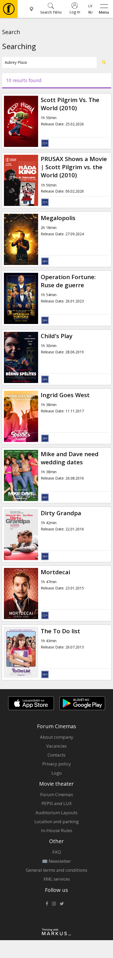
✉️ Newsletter (56, 861)
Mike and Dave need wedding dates (70, 458)
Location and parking (56, 821)
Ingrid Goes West (65, 395)
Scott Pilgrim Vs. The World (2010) (70, 104)
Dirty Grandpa (61, 513)
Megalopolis (58, 218)
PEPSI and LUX (57, 803)
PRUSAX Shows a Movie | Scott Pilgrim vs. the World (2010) (74, 167)
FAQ (56, 852)
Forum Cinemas (56, 794)
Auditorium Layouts (56, 813)
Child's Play (57, 336)
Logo (57, 773)
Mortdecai (55, 572)
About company (56, 737)
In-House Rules (56, 830)
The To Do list (60, 631)
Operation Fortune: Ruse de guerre (68, 281)
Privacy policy (56, 764)
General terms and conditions (56, 870)
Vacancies (56, 746)
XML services (56, 879)
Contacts (56, 755)
